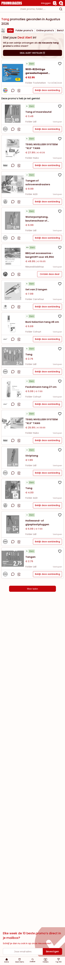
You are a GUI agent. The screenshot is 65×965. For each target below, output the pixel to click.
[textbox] (30, 9)
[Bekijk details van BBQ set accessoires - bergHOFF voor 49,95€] (13, 257)
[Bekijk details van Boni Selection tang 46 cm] (13, 324)
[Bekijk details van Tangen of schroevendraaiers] (13, 184)
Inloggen (46, 3)
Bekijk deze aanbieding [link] (47, 90)
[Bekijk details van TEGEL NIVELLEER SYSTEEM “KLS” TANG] (13, 148)
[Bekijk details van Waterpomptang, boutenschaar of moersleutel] (13, 221)
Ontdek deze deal (49, 274)
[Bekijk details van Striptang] (13, 457)
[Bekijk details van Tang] (13, 356)
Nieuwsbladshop (34, 267)
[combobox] (32, 9)
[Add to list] (19, 90)
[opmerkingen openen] (13, 90)
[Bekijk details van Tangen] (13, 559)
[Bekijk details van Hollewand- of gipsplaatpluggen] (13, 524)
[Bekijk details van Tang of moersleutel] (13, 114)
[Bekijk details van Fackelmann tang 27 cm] (13, 389)
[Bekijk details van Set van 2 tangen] (13, 291)
